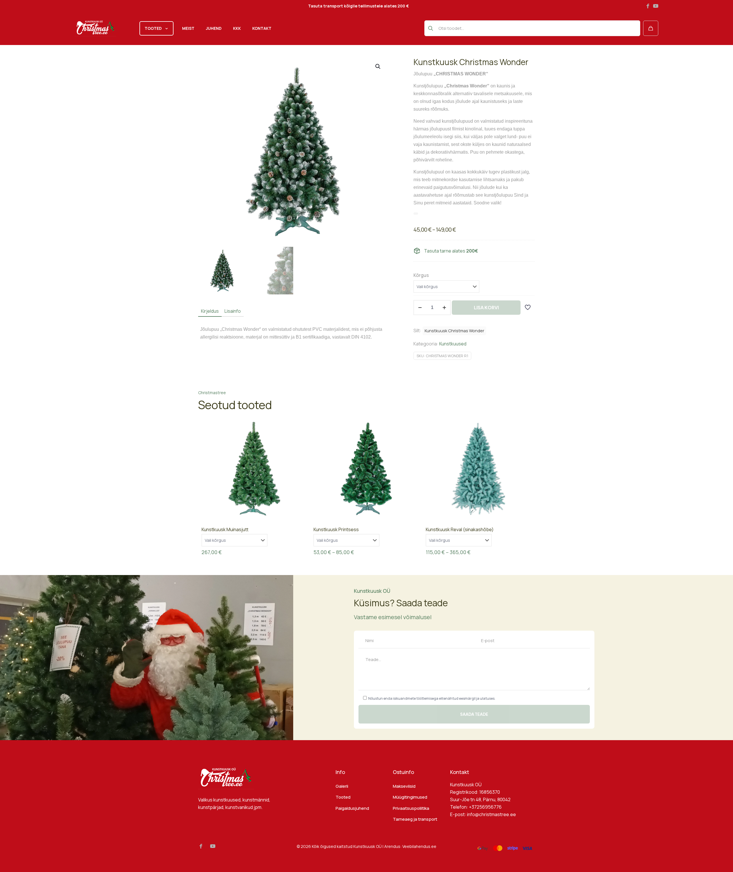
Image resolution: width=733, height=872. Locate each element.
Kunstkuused (452, 344)
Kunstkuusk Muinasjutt (225, 529)
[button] (378, 66)
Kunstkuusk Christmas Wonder (454, 330)
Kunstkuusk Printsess (336, 529)
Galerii (342, 786)
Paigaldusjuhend (352, 808)
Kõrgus (421, 275)
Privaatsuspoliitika (411, 808)
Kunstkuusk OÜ (367, 846)
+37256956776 (485, 807)
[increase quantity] (444, 308)
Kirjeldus (210, 311)
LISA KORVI (486, 307)
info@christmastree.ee (491, 814)
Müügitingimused (410, 797)
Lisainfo (232, 311)
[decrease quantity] (420, 308)
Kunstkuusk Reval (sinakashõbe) (460, 529)
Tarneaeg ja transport (415, 819)
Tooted (343, 797)
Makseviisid (404, 786)
